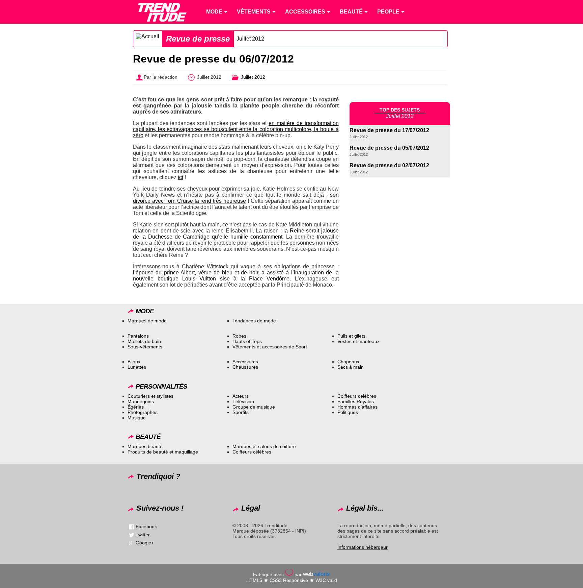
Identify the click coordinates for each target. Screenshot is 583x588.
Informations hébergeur (362, 547)
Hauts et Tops (247, 341)
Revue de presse (198, 38)
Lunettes (137, 367)
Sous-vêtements (145, 346)
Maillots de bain (144, 341)
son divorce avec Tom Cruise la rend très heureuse (236, 198)
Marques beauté (145, 446)
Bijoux (134, 361)
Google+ (145, 542)
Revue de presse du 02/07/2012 (389, 165)
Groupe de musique (253, 407)
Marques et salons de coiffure (264, 446)
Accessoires (245, 361)
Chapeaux (348, 361)
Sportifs (240, 412)
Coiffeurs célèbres (356, 396)
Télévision (243, 401)
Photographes (143, 412)
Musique (137, 417)
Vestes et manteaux (358, 341)
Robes (239, 336)
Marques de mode (147, 320)
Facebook (146, 526)
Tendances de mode (254, 320)
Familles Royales (355, 401)
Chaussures (245, 367)
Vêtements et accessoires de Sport (269, 346)
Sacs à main (350, 367)
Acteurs (240, 396)
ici (180, 177)
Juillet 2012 (250, 39)
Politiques (347, 412)
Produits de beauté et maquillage (163, 452)
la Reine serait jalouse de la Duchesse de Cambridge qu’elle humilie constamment (236, 234)
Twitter (143, 534)
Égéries (136, 407)
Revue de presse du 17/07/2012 (389, 130)
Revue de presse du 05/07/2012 (389, 148)
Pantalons (138, 336)
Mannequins (141, 401)
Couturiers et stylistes (150, 396)
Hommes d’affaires (357, 407)
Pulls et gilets (351, 336)
